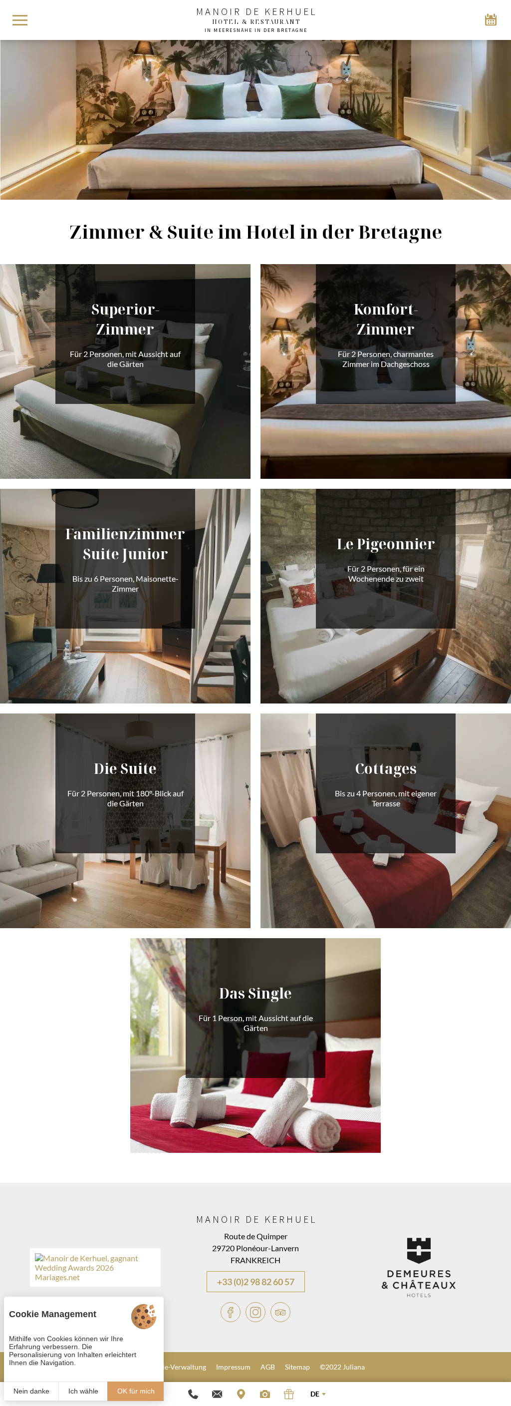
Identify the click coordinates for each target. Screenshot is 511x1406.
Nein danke (31, 1391)
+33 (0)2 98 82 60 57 (255, 1281)
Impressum (233, 1367)
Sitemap (297, 1367)
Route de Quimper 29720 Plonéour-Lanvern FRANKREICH (255, 1248)
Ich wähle (83, 1391)
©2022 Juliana (342, 1367)
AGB (267, 1367)
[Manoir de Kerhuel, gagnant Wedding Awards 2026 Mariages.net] (95, 1277)
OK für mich (136, 1391)
